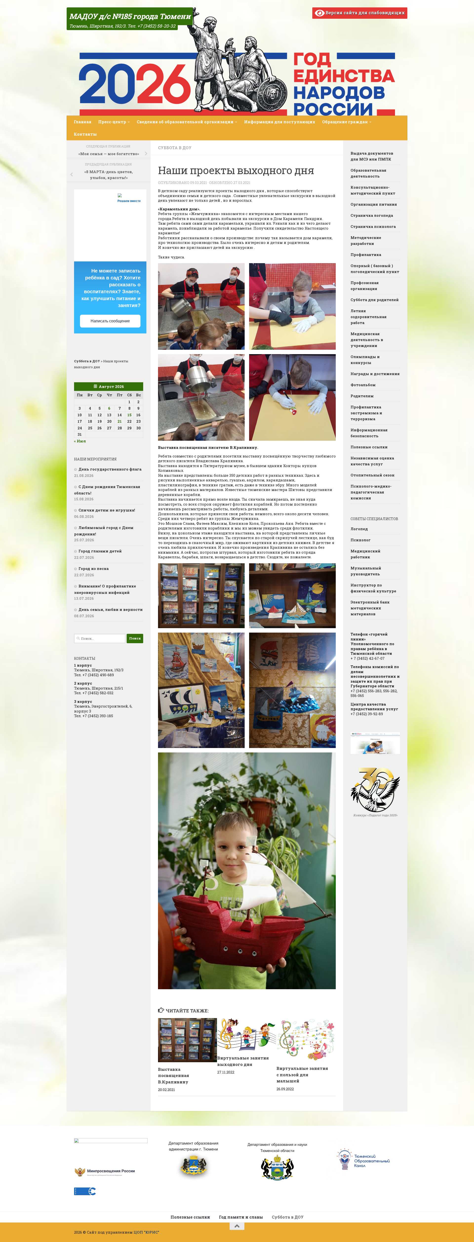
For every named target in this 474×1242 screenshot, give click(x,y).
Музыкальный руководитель (366, 571)
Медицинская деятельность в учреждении (367, 339)
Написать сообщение (110, 321)
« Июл (80, 440)
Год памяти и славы (241, 1217)
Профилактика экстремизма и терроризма (366, 412)
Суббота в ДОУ (175, 147)
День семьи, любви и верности (111, 609)
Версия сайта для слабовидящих (365, 13)
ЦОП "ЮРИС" (146, 1232)
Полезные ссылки (369, 446)
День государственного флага (110, 469)
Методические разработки (366, 240)
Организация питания (374, 204)
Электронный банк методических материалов (370, 608)
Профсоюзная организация (365, 285)
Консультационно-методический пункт (373, 190)
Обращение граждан (345, 121)
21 (120, 421)
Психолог (361, 539)
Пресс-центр (112, 121)
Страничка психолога (373, 226)
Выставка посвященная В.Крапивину (173, 1075)
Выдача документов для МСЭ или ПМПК (372, 156)
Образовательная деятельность (368, 173)
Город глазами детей (100, 550)
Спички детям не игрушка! (107, 510)
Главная (82, 121)
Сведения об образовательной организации (185, 121)
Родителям (362, 395)
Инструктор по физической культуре (373, 588)
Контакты (85, 134)
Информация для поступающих (279, 121)
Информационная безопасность (369, 432)
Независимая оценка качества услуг (372, 461)
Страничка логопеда (372, 215)
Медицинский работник (365, 553)
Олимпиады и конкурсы (365, 359)
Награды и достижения (375, 373)
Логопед (359, 528)
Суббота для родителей (375, 299)
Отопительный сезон (373, 475)
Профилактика (366, 254)
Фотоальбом (363, 384)
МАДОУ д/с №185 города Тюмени (129, 16)
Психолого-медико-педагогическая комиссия (371, 492)
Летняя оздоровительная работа (369, 316)
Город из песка (94, 568)
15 (129, 414)
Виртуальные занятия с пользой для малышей (302, 1074)
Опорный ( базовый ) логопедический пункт (375, 268)
